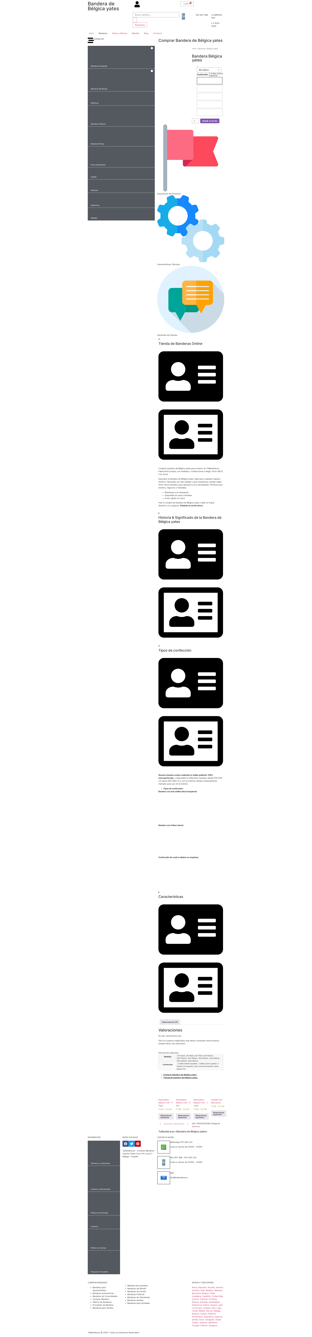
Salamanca (209, 1316)
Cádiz (212, 1293)
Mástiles (135, 33)
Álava (194, 1287)
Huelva (206, 1305)
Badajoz (209, 1290)
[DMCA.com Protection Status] (138, 1181)
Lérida (195, 1311)
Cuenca (195, 1299)
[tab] (190, 159)
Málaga (217, 1311)
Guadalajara (214, 1302)
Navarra (195, 1314)
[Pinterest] (138, 1144)
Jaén (220, 1305)
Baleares (218, 1290)
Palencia (212, 1314)
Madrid (202, 1311)
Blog (146, 33)
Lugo (219, 1308)
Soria (201, 1319)
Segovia (218, 1316)
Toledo (195, 1322)
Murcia (209, 1311)
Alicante (211, 1287)
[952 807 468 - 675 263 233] (163, 1162)
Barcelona (196, 1293)
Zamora (203, 1325)
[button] (121, 57)
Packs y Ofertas (119, 33)
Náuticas (201, 49)
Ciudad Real (217, 1296)
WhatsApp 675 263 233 (181, 1142)
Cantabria (196, 1296)
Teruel (218, 1319)
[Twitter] (132, 1144)
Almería (219, 1287)
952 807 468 (202, 15)
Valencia (203, 1322)
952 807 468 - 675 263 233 (183, 1157)
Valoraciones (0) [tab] (170, 1022)
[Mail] (163, 1177)
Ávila (202, 1290)
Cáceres (204, 1299)
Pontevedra (197, 1316)
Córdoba (213, 1299)
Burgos (205, 1293)
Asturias (195, 1290)
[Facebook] (125, 1144)
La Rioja (206, 1308)
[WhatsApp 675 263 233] (163, 1147)
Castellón (206, 1296)
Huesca (213, 1305)
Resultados (140, 25)
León (213, 1308)
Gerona (195, 1302)
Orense (203, 1314)
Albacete (202, 1287)
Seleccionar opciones (166, 1116)
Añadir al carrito (209, 121)
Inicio (91, 33)
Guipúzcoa (197, 1305)
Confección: (202, 74)
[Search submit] (135, 19)
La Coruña (196, 1308)
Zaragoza (213, 1325)
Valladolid (212, 1322)
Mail (172, 1173)
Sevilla (195, 1319)
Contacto (157, 33)
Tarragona (209, 1319)
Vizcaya (195, 1325)
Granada (204, 1302)
